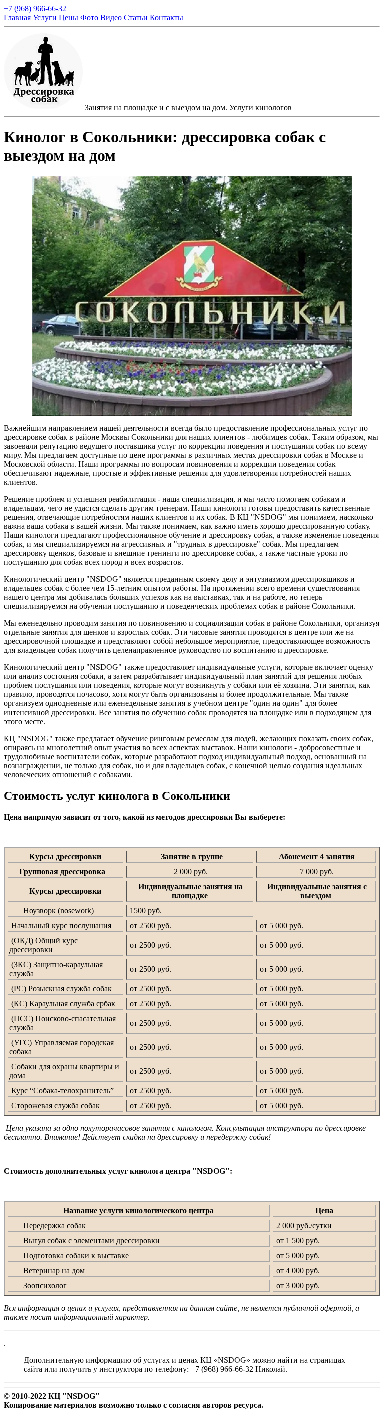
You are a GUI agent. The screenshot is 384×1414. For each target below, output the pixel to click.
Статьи (136, 17)
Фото (89, 17)
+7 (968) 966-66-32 (35, 8)
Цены (68, 17)
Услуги (45, 17)
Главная (17, 17)
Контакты (167, 17)
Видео (111, 17)
